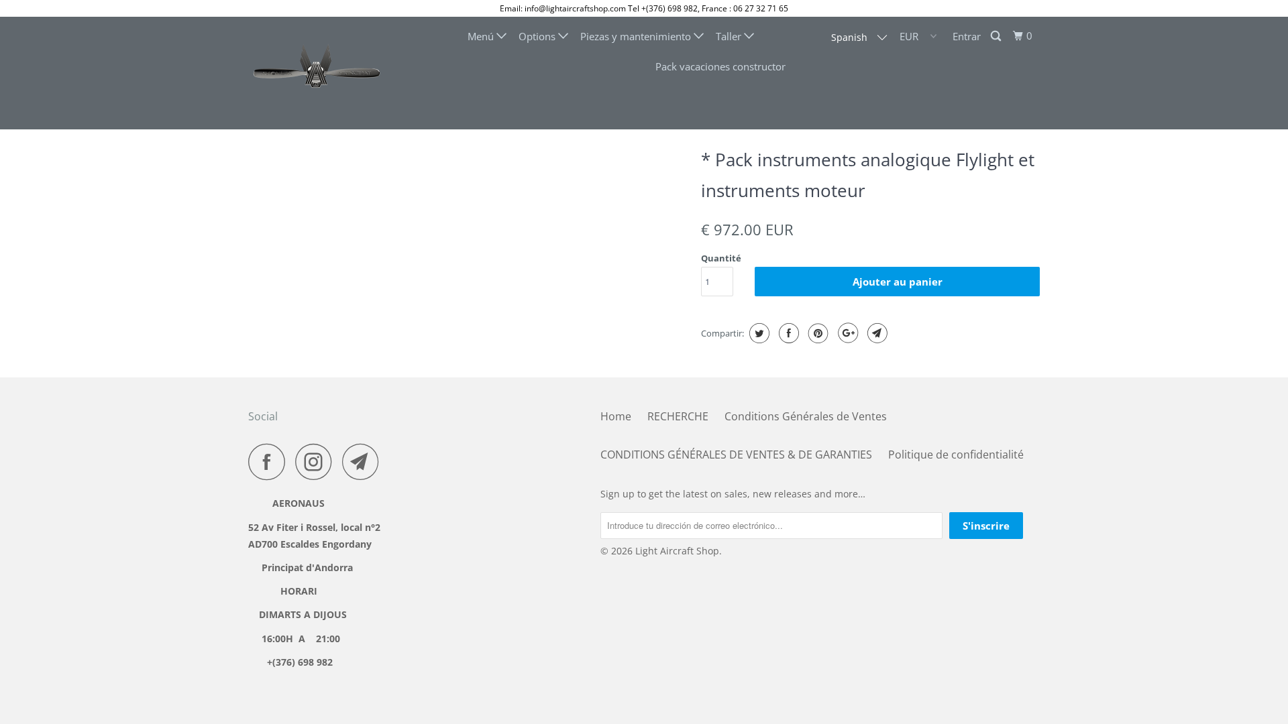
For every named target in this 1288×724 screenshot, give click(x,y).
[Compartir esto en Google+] (846, 333)
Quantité (721, 258)
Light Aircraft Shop (677, 550)
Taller (730, 36)
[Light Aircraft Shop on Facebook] (270, 461)
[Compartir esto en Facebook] (787, 333)
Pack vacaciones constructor (720, 66)
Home (615, 416)
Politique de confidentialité (956, 454)
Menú (482, 36)
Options (538, 36)
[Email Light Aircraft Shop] (364, 461)
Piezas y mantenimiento (637, 36)
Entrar (967, 36)
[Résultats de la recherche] (997, 36)
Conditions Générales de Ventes (805, 416)
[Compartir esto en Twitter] (757, 333)
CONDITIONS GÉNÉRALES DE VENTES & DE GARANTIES (736, 454)
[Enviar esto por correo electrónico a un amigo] (876, 333)
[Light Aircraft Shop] (317, 73)
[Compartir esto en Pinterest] (816, 333)
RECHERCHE (677, 416)
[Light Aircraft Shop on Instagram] (317, 461)
